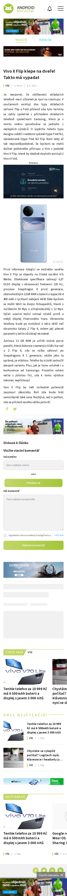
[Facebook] (36, 870)
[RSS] (60, 870)
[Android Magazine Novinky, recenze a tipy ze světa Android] (18, 8)
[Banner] (33, 887)
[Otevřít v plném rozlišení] (33, 234)
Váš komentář (11, 491)
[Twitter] (44, 870)
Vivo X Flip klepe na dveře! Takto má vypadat (29, 74)
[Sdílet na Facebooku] (7, 410)
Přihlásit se (33, 483)
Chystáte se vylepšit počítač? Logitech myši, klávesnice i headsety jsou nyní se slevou (45, 755)
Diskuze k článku (15, 443)
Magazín (21, 40)
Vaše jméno (10, 457)
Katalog (45, 40)
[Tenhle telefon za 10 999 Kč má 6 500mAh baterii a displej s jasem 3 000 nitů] (25, 672)
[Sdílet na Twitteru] (14, 410)
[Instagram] (52, 870)
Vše (7, 85)
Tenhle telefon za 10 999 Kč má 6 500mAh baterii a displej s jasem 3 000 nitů (25, 693)
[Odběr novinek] (49, 9)
